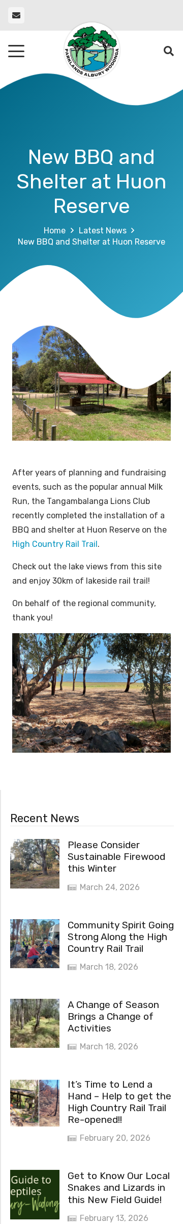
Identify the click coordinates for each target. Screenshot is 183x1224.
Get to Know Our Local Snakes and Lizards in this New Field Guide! (119, 1187)
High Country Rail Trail (55, 544)
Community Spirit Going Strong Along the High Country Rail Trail (121, 936)
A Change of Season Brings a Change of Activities (113, 1016)
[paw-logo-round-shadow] (91, 51)
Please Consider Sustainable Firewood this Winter (116, 856)
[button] (16, 51)
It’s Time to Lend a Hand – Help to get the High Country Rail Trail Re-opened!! (119, 1101)
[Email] (16, 15)
